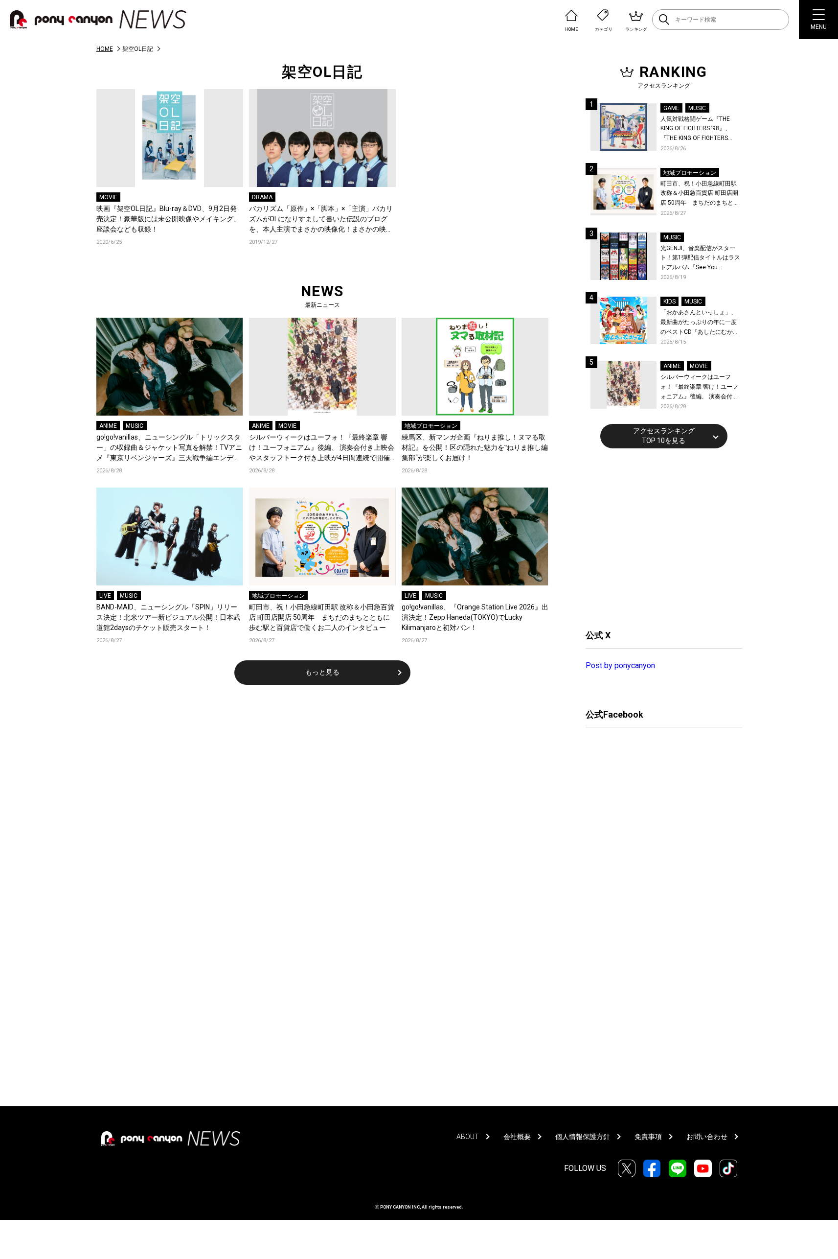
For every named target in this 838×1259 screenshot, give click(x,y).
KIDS (669, 301)
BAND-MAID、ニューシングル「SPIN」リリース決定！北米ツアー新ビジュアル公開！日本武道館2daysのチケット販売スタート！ (168, 617)
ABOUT (467, 1137)
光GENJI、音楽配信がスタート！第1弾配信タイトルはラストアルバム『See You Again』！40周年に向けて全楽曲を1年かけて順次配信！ (701, 259)
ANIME (108, 425)
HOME (104, 49)
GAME (671, 108)
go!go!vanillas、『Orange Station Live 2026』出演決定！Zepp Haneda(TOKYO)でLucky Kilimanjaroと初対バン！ (475, 617)
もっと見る (322, 672)
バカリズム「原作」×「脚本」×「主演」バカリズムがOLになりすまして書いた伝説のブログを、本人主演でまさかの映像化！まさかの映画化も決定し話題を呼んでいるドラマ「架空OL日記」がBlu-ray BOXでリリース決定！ (321, 219)
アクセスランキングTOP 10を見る (664, 435)
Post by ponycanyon (620, 665)
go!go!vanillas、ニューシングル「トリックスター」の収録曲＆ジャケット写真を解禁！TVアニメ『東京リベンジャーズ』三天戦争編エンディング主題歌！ (169, 448)
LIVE (105, 595)
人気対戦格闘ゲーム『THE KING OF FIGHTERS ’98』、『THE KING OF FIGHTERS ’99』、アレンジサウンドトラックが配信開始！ (699, 129)
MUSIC (134, 425)
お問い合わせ (706, 1137)
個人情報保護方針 (582, 1137)
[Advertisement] (659, 537)
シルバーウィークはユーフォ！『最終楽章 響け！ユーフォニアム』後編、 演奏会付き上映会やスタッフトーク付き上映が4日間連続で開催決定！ (321, 448)
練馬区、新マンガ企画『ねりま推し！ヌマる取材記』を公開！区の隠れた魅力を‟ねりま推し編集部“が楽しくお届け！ (475, 447)
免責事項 (648, 1137)
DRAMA (262, 197)
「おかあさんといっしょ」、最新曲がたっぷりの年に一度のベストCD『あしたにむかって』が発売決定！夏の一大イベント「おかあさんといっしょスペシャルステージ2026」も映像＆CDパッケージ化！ (699, 323)
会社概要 (517, 1137)
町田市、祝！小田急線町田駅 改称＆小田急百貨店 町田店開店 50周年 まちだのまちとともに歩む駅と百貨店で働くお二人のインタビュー (321, 617)
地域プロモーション (431, 425)
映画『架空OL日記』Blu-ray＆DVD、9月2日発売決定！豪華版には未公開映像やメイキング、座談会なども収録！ (168, 219)
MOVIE (108, 197)
